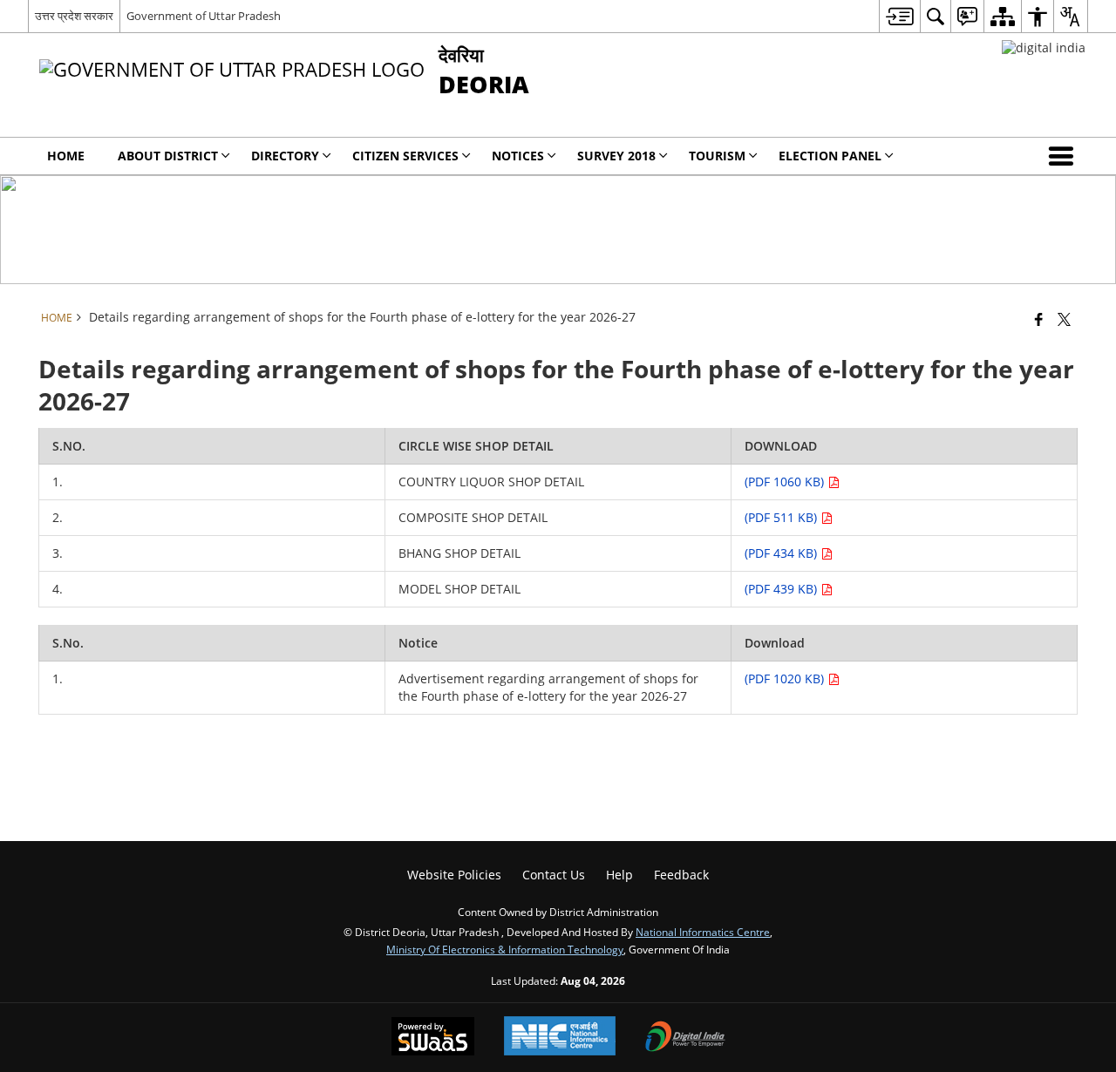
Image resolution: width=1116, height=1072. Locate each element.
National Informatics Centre (703, 932)
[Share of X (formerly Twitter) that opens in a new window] (1064, 319)
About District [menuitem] (168, 155)
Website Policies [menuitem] (454, 874)
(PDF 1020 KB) (786, 678)
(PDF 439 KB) (782, 588)
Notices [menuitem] (518, 155)
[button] (1064, 156)
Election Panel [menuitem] (830, 155)
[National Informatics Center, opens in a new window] (560, 1037)
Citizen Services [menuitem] (405, 155)
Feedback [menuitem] (681, 874)
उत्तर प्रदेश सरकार (74, 16)
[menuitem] (899, 16)
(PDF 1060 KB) (786, 481)
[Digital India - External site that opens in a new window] (1043, 47)
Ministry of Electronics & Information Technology (504, 949)
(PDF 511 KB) (782, 517)
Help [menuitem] (619, 874)
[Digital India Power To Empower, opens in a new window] (685, 1038)
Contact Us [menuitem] (553, 874)
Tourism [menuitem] (717, 155)
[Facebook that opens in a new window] (1039, 319)
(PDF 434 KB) (782, 553)
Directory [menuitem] (285, 155)
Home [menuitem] (66, 155)
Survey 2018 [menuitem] (616, 155)
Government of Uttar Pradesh (203, 16)
